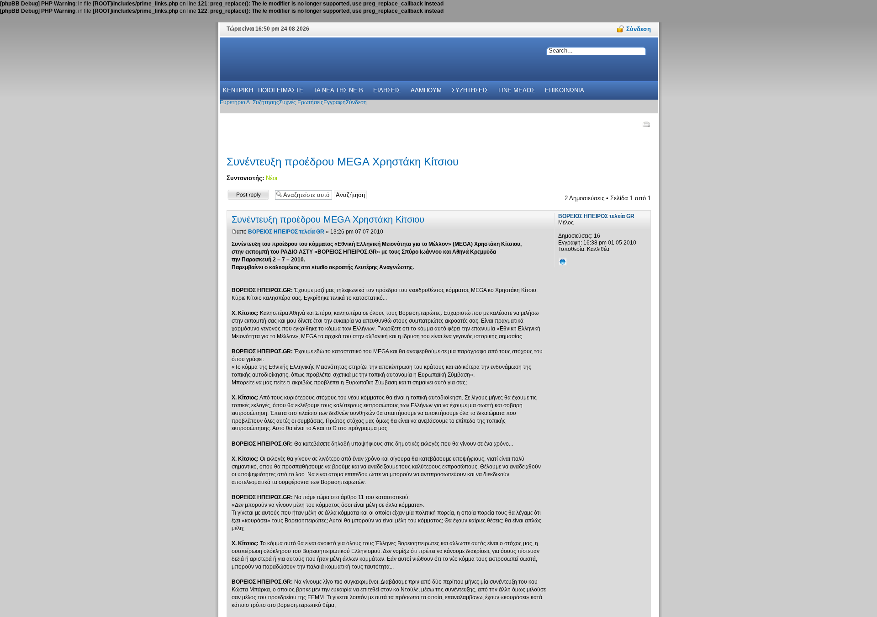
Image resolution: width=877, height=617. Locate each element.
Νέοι (271, 178)
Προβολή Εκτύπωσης (646, 124)
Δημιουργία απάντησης (241, 194)
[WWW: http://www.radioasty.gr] (562, 261)
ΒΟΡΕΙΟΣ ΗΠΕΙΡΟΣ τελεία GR (286, 232)
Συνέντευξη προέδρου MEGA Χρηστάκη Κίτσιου (343, 161)
